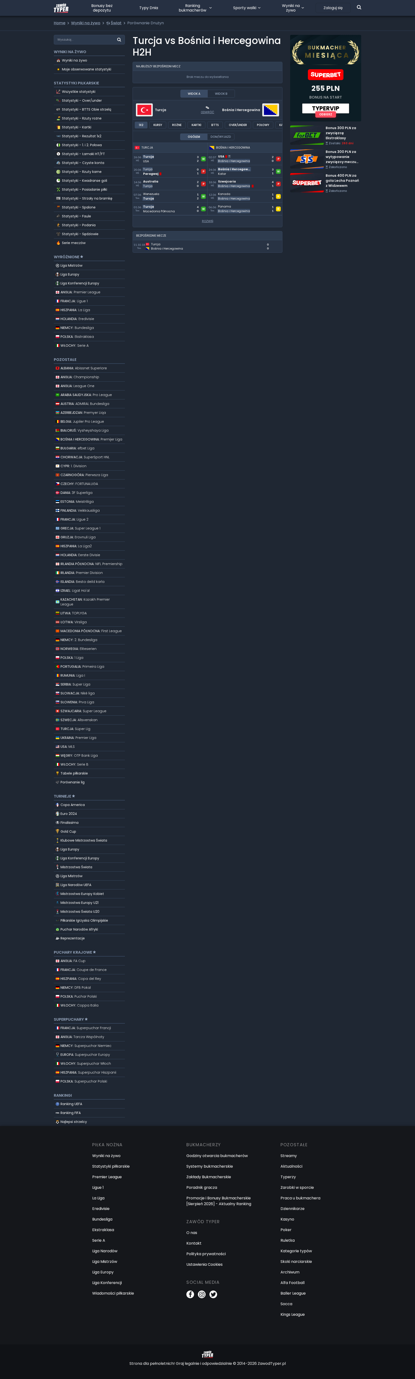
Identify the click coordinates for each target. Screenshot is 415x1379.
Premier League (107, 1177)
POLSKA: (77, 336)
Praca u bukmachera (300, 1198)
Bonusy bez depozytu (102, 8)
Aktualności (291, 1166)
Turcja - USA (144, 155)
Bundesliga (102, 1219)
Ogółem (194, 137)
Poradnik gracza (201, 1187)
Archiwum (290, 1272)
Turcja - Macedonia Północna (160, 205)
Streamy (289, 1156)
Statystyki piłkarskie (111, 1166)
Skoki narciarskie (296, 1261)
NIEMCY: (77, 327)
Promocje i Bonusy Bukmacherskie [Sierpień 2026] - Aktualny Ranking (218, 1201)
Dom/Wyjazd (221, 137)
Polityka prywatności (206, 1254)
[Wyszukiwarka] (359, 7)
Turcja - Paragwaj (149, 168)
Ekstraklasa (103, 1230)
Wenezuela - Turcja (151, 193)
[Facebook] (190, 1294)
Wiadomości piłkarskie (113, 1293)
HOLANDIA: (77, 318)
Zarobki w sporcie (297, 1187)
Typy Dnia (148, 8)
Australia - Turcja (149, 180)
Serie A (98, 1240)
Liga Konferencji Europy (80, 283)
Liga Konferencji (107, 1282)
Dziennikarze (293, 1208)
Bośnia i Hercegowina (241, 109)
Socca (286, 1304)
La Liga (98, 1198)
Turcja (160, 109)
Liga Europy (70, 274)
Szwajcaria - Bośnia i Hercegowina (240, 180)
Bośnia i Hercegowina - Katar (235, 168)
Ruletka (288, 1240)
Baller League (293, 1293)
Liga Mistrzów (71, 265)
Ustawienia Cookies (204, 1264)
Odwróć (207, 112)
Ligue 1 (98, 1187)
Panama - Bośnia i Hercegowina (238, 205)
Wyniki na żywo (291, 8)
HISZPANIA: (75, 310)
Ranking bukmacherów (192, 8)
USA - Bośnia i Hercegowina (233, 155)
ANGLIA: (80, 292)
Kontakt (193, 1243)
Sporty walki (244, 8)
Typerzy (288, 1177)
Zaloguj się (333, 8)
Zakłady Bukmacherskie (208, 1177)
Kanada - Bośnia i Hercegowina (237, 193)
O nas (191, 1232)
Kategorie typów (296, 1251)
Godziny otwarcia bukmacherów (217, 1156)
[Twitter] (213, 1294)
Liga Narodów (104, 1251)
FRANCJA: (74, 301)
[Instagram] (202, 1294)
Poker (286, 1230)
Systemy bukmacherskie (209, 1166)
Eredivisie (101, 1208)
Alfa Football (293, 1282)
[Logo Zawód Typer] (61, 8)
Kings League (293, 1314)
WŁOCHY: (75, 345)
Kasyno (287, 1219)
